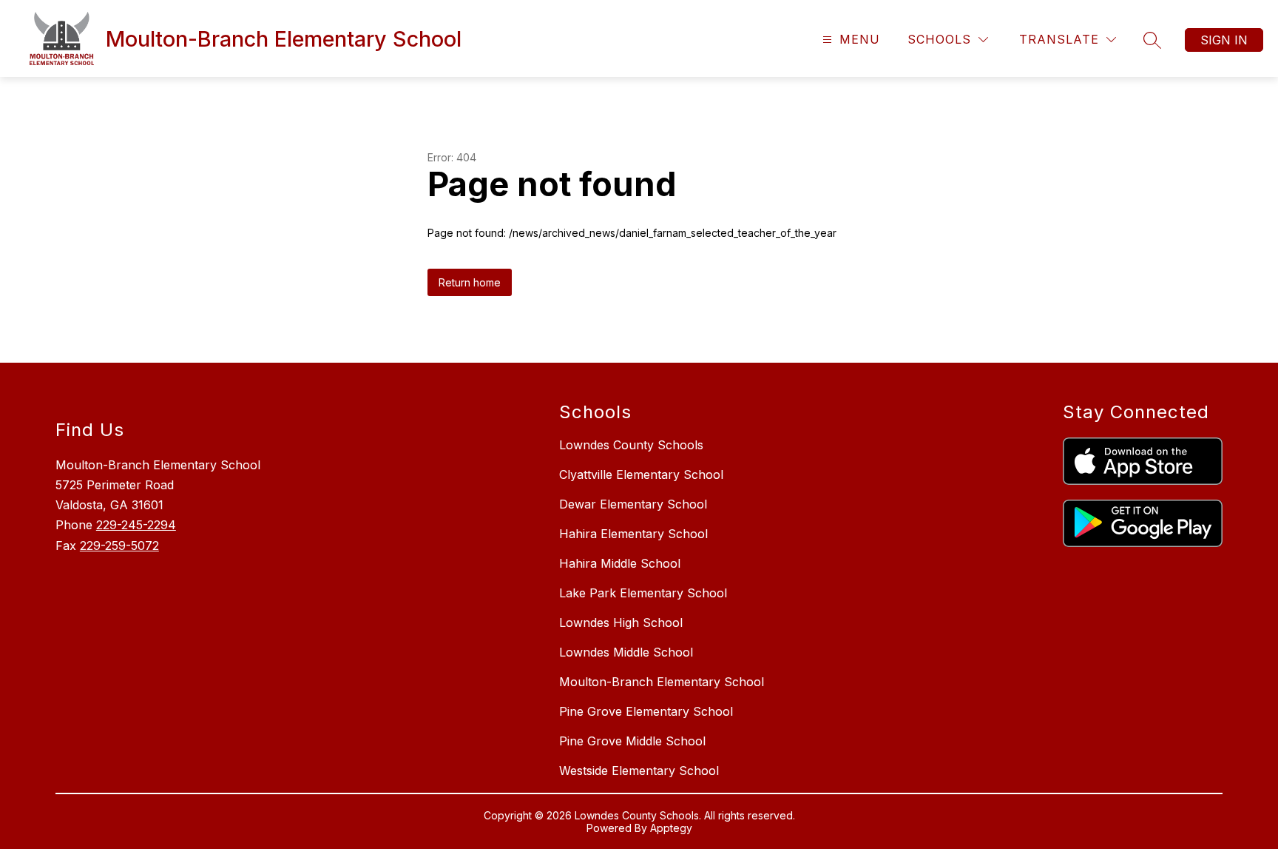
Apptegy (671, 828)
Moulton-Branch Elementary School (661, 681)
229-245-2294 (136, 524)
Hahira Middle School (619, 563)
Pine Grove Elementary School (646, 711)
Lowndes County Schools (631, 444)
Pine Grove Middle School (632, 741)
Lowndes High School (621, 622)
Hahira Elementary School (633, 533)
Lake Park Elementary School (643, 592)
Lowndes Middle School (626, 652)
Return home (470, 282)
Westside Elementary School (639, 770)
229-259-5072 (119, 545)
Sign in (1224, 40)
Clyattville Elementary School (641, 474)
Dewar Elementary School (633, 504)
